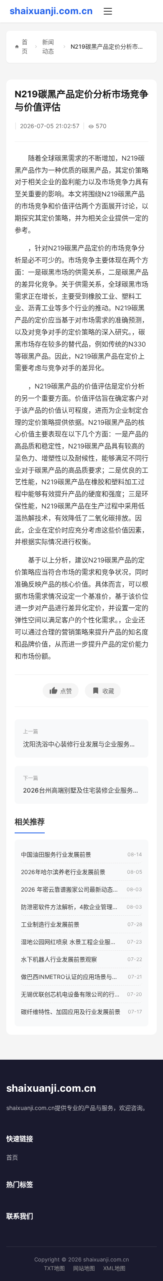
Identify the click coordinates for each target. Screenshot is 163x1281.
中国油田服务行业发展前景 (56, 854)
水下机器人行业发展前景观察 (59, 959)
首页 (25, 46)
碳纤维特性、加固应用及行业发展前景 (70, 1011)
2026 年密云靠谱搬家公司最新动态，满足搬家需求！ (70, 889)
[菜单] (108, 11)
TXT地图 (54, 1268)
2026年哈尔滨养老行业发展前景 (63, 871)
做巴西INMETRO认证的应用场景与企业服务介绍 (71, 976)
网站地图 (84, 1268)
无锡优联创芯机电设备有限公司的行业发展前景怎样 (71, 994)
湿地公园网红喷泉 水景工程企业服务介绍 (71, 941)
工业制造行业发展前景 (50, 924)
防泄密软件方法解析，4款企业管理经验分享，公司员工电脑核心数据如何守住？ (70, 906)
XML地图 (114, 1268)
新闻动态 (48, 46)
